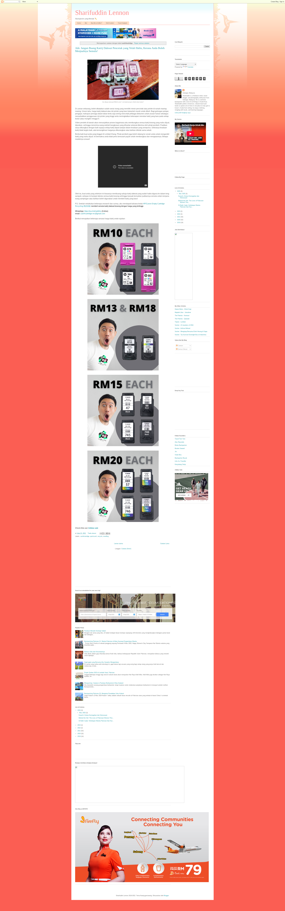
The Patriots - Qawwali (182, 319)
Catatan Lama (164, 543)
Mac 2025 (82, 713)
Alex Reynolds (179, 442)
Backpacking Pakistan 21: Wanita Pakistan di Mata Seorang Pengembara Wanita (110, 641)
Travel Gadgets (122, 23)
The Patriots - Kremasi (182, 315)
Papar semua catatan (141, 43)
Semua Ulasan (182, 349)
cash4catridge (84, 536)
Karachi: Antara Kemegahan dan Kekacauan (93, 715)
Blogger (166, 895)
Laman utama (118, 543)
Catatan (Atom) (126, 548)
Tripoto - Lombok (180, 322)
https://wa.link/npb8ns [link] (92, 211)
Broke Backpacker (181, 445)
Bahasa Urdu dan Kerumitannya (94, 652)
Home (79, 23)
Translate (190, 67)
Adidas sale (93, 528)
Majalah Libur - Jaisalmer (183, 312)
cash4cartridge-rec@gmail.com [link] (92, 214)
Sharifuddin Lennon (102, 12)
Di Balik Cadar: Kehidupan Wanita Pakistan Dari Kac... (96, 721)
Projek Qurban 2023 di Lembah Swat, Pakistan (99, 672)
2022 (79, 728)
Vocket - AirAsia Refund (182, 328)
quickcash (93, 536)
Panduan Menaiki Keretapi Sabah (95, 631)
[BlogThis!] (103, 533)
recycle (100, 536)
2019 (79, 736)
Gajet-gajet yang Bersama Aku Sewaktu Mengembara (101, 662)
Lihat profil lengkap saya (182, 113)
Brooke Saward (180, 448)
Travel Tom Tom (180, 439)
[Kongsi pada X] (105, 533)
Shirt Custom (110, 23)
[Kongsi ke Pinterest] (109, 533)
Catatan (180, 345)
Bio (86, 23)
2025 (79, 710)
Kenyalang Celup (180, 464)
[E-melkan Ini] (101, 533)
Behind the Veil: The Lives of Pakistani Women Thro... (96, 718)
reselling (106, 536)
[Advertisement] (123, 569)
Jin (176, 451)
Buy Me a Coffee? (96, 23)
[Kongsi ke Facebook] (107, 533)
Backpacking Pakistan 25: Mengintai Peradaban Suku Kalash (104, 693)
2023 (79, 725)
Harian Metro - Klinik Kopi (183, 309)
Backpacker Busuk (181, 458)
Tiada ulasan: (92, 533)
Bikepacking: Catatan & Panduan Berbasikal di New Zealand (103, 683)
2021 (79, 731)
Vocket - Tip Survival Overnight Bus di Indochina (190, 335)
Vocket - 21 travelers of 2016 (184, 325)
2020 (79, 733)
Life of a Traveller (180, 461)
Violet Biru (178, 455)
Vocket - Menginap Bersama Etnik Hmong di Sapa (191, 331)
